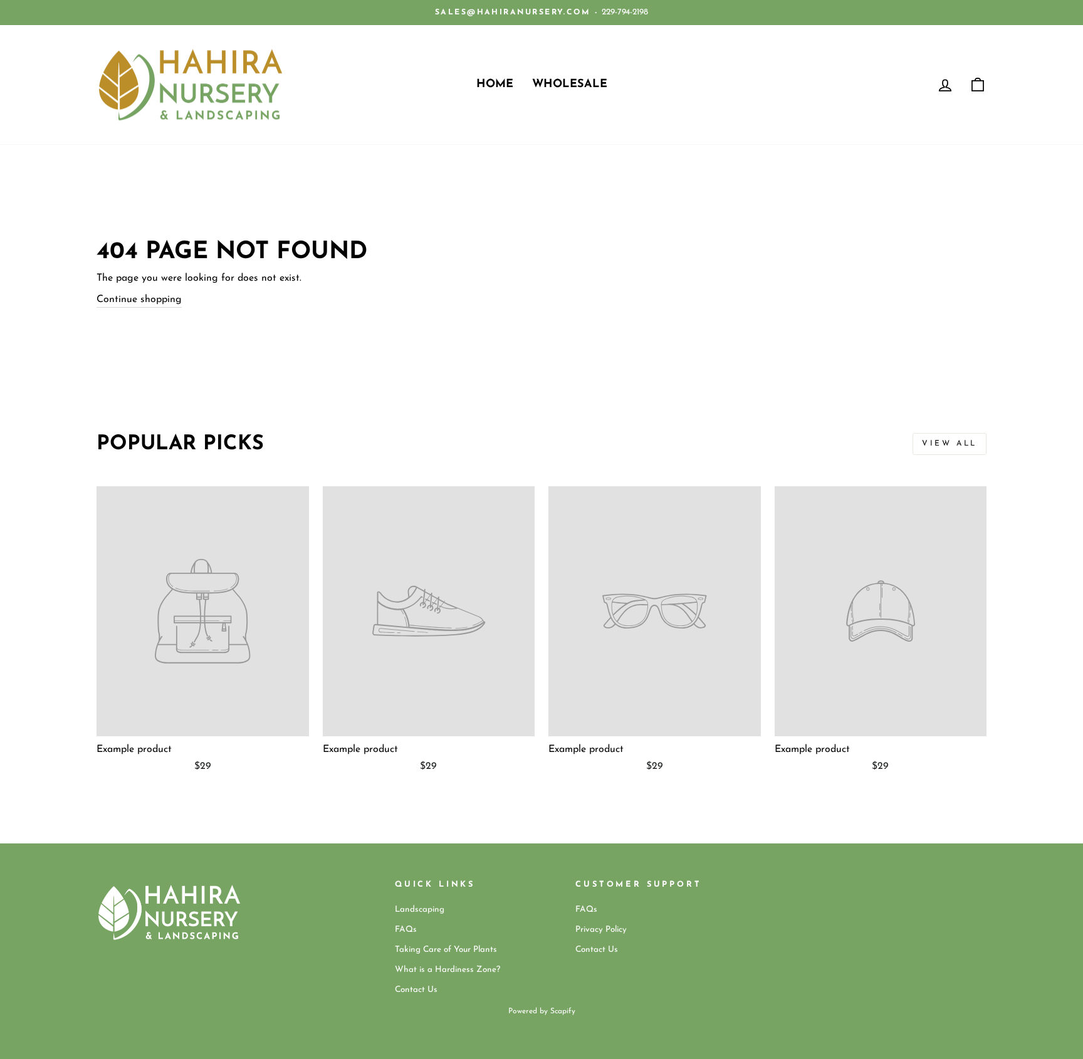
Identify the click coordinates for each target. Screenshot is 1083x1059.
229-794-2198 (625, 12)
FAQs (406, 930)
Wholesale (569, 84)
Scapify (562, 1011)
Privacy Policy (601, 930)
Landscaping (419, 909)
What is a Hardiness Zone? (447, 970)
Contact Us (416, 990)
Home (494, 84)
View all (949, 443)
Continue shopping (139, 300)
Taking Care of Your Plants (446, 950)
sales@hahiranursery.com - (517, 12)
